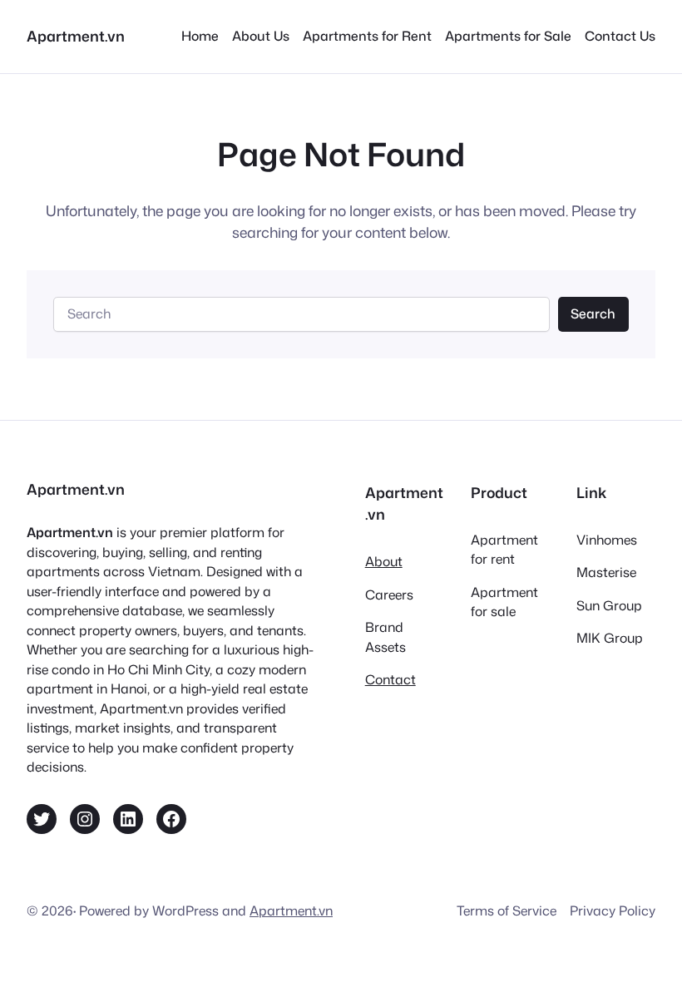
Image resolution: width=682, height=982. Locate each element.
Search (593, 313)
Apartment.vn (76, 36)
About (384, 561)
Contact (390, 679)
